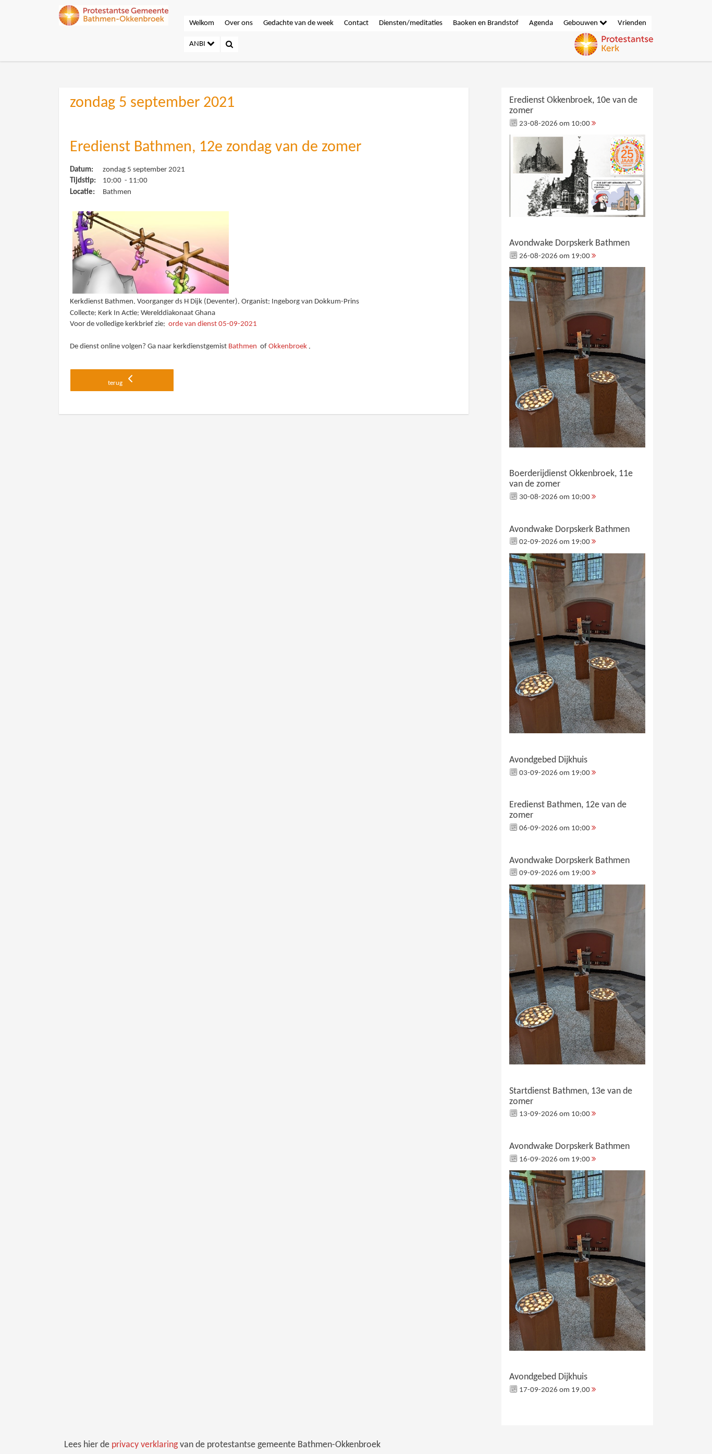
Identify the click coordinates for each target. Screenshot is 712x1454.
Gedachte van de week (298, 23)
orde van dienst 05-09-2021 (212, 324)
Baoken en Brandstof (486, 23)
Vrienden (632, 23)
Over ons (239, 23)
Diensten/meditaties (411, 23)
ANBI (198, 44)
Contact (356, 23)
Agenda (541, 23)
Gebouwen (581, 23)
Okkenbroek (287, 346)
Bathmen (242, 346)
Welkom (201, 23)
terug (116, 383)
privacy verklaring (145, 1445)
